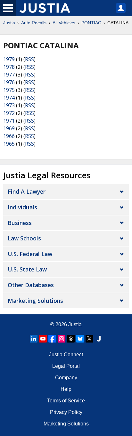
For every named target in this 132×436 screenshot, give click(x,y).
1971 (9, 120)
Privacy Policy (66, 412)
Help (66, 389)
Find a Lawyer (26, 191)
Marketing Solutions (35, 300)
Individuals (22, 207)
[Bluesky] (80, 339)
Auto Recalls (33, 22)
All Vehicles (64, 22)
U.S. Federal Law (30, 254)
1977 (9, 74)
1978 (9, 66)
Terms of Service (66, 400)
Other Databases (31, 285)
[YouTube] (43, 339)
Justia (9, 22)
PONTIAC (91, 22)
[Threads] (71, 339)
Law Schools (24, 238)
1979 (9, 59)
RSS (29, 59)
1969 (9, 128)
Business (20, 223)
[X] (89, 339)
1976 (9, 82)
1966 (9, 136)
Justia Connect (66, 354)
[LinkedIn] (33, 339)
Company (66, 377)
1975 (9, 89)
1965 (9, 143)
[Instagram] (61, 339)
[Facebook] (52, 339)
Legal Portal (66, 366)
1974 (9, 97)
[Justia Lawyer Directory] (99, 339)
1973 (9, 105)
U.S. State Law (27, 269)
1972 (9, 113)
